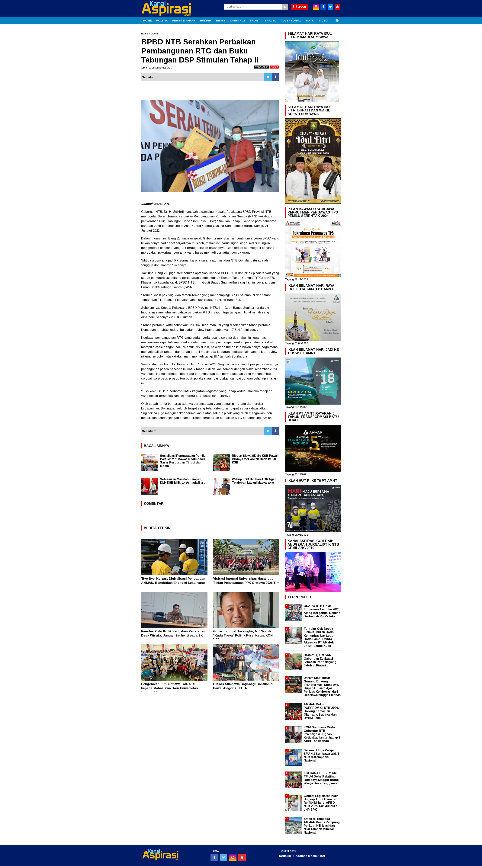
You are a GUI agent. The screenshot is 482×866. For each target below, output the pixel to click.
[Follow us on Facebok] (214, 857)
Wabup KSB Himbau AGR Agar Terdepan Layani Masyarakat (254, 481)
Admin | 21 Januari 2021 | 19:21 (156, 68)
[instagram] (316, 7)
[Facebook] (275, 77)
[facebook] (323, 7)
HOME (147, 20)
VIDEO (323, 20)
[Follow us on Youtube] (242, 857)
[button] (337, 19)
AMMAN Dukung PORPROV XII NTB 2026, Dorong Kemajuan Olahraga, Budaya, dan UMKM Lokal (321, 711)
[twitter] (330, 7)
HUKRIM (205, 20)
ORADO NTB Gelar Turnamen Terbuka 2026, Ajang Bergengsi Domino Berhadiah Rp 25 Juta (322, 611)
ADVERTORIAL (291, 20)
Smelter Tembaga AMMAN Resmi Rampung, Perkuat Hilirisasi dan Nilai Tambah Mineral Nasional (322, 825)
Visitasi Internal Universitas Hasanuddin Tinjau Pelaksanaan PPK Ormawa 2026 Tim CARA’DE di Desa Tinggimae (246, 583)
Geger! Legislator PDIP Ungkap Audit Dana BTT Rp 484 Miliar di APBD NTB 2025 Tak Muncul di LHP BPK (321, 802)
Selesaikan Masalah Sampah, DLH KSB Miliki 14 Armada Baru (182, 481)
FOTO (310, 20)
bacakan (263, 67)
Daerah (155, 33)
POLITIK (162, 20)
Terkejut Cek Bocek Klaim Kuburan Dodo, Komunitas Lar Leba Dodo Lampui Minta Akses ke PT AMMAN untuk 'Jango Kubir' (319, 637)
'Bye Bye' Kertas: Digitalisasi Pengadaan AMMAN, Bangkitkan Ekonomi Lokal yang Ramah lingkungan (173, 583)
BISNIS (220, 20)
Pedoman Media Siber (309, 856)
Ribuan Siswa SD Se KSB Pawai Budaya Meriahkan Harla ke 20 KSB (255, 459)
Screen (300, 6)
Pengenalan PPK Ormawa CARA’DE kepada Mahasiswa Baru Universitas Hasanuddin (169, 688)
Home (144, 33)
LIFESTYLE (237, 20)
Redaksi (285, 856)
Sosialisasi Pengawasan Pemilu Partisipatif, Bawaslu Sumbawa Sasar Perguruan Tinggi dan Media (183, 460)
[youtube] (337, 7)
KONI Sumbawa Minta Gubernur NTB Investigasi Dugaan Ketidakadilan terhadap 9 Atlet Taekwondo (322, 734)
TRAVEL (270, 20)
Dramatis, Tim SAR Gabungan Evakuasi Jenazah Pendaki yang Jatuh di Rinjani (320, 660)
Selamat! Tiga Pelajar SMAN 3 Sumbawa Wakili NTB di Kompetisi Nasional (321, 755)
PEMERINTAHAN (183, 20)
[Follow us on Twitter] (223, 857)
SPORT (255, 20)
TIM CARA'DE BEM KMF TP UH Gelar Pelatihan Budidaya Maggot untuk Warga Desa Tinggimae (321, 778)
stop (275, 67)
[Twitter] (268, 77)
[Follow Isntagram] (232, 857)
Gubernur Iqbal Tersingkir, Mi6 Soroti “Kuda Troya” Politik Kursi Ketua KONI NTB (243, 635)
